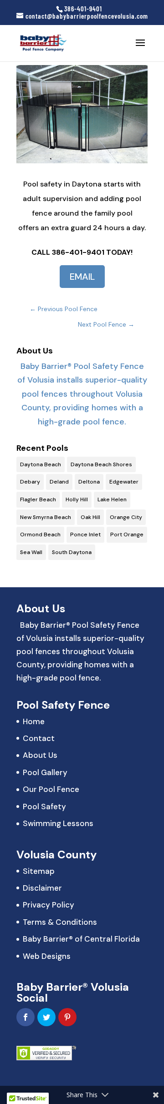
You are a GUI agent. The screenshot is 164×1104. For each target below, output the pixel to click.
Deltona (89, 481)
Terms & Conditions (60, 922)
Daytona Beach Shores (101, 464)
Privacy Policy (48, 905)
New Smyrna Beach (45, 517)
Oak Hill (90, 517)
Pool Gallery (45, 772)
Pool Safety (44, 807)
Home (34, 721)
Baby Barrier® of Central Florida (81, 939)
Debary (30, 481)
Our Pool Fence (51, 789)
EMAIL (82, 276)
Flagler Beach (38, 499)
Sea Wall (31, 552)
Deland (59, 481)
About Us (40, 755)
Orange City (126, 517)
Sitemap (39, 871)
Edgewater (123, 481)
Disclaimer (42, 888)
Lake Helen (112, 499)
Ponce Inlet (85, 534)
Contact (39, 738)
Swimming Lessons (58, 823)
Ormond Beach (40, 534)
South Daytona (72, 552)
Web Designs (47, 956)
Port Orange (127, 534)
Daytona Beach (40, 464)
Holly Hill (77, 499)
